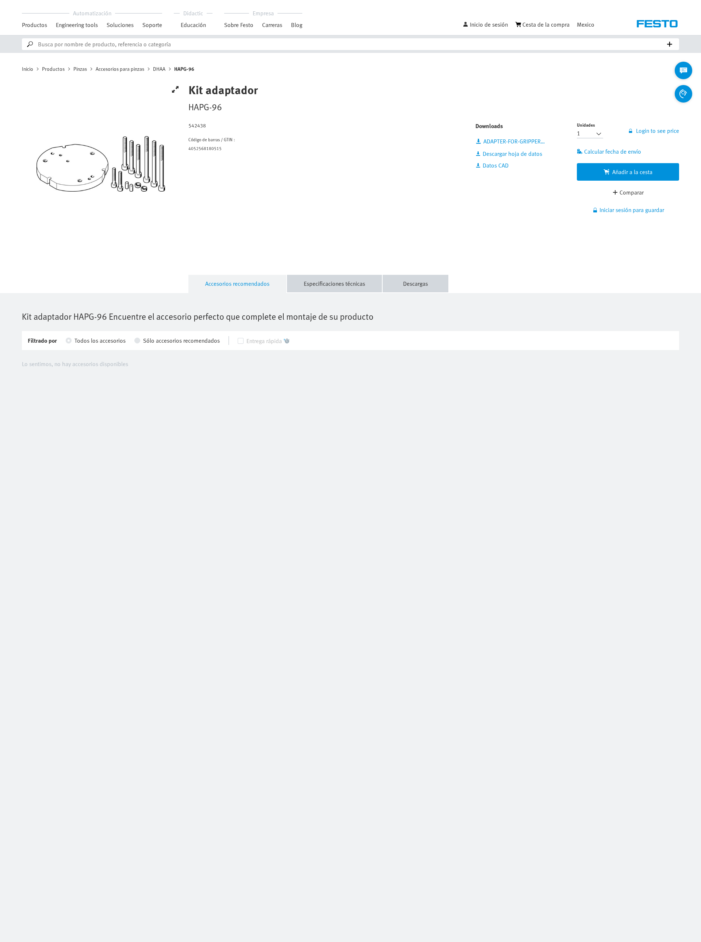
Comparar (632, 192)
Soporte (152, 24)
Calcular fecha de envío (612, 151)
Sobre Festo (238, 24)
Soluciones (120, 24)
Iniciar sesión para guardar (632, 209)
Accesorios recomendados (237, 283)
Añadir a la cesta (632, 172)
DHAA (159, 69)
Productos (34, 24)
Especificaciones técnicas (334, 283)
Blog (296, 24)
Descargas (415, 283)
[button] (485, 24)
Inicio (27, 69)
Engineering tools (77, 24)
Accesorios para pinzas (120, 69)
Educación (193, 24)
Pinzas (80, 69)
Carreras (272, 24)
